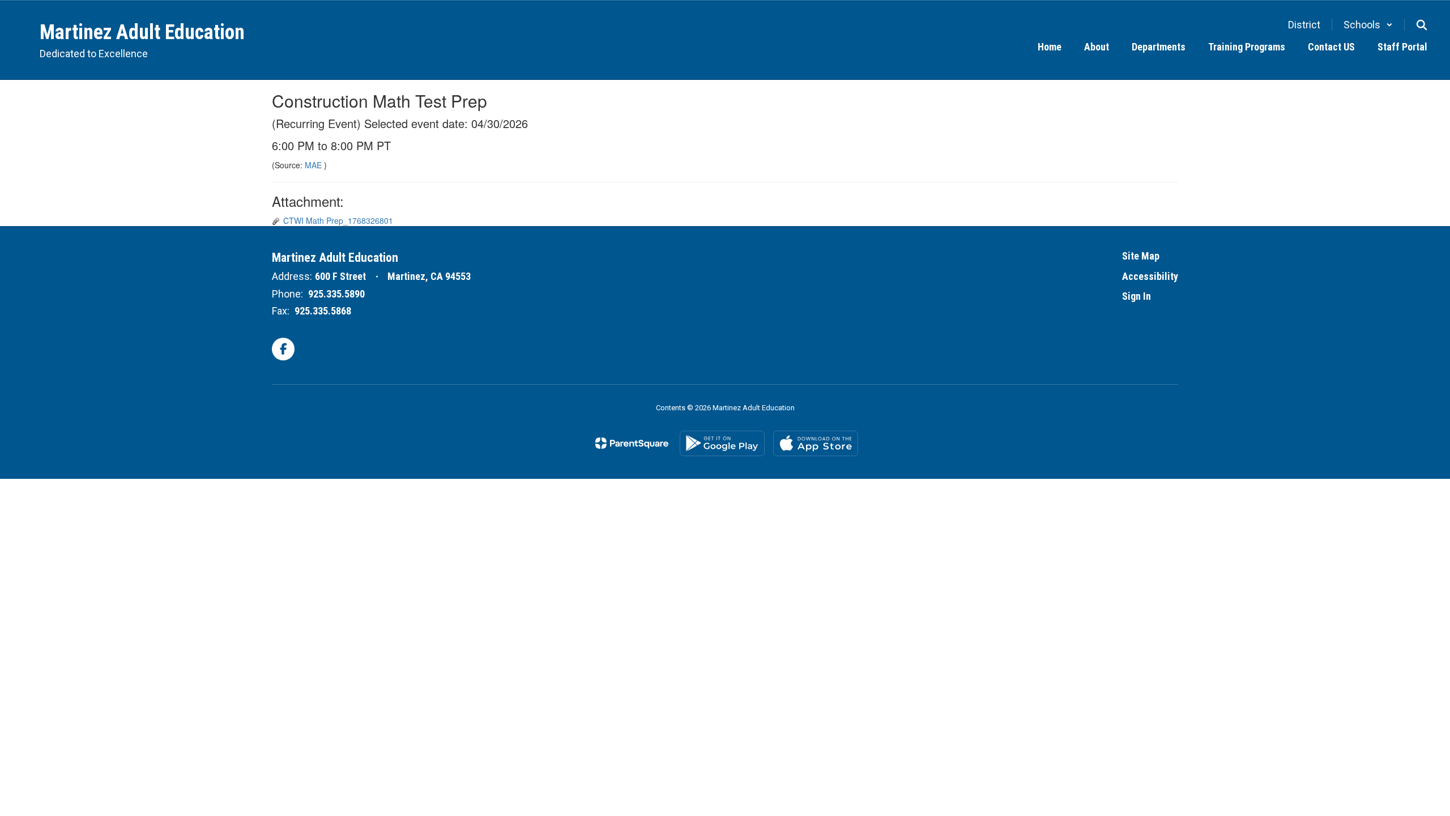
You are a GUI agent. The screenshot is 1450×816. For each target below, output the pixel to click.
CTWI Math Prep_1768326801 (338, 220)
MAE (314, 165)
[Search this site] (1421, 25)
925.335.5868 (323, 311)
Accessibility (1150, 276)
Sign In (1136, 296)
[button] (1368, 25)
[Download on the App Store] (815, 443)
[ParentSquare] (631, 443)
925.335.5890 (336, 294)
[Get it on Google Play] (722, 443)
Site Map (1140, 256)
